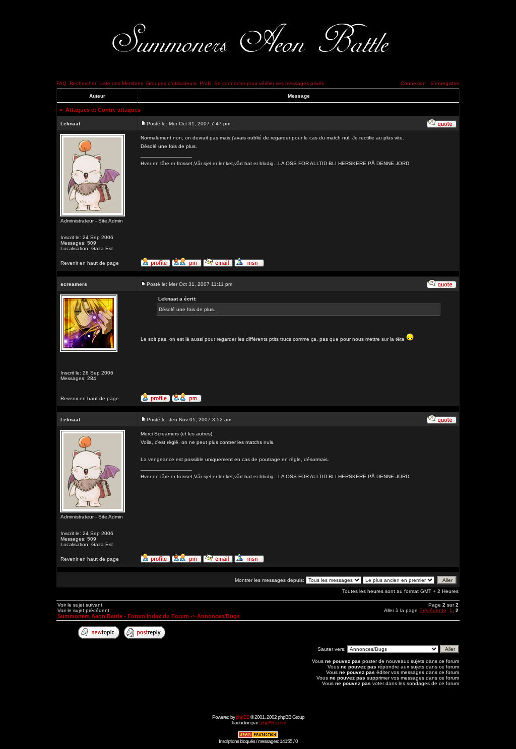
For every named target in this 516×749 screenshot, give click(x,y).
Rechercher (83, 83)
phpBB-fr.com (273, 722)
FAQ (61, 83)
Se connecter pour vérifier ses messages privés (269, 83)
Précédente (432, 610)
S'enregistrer (445, 83)
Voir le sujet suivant (79, 605)
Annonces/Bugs (218, 616)
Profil (205, 83)
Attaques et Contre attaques (103, 110)
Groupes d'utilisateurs (171, 83)
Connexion (413, 83)
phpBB (242, 717)
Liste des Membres (121, 83)
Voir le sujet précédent (83, 610)
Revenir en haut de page (89, 263)
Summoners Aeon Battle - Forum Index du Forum (123, 616)
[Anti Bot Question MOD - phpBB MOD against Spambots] (258, 736)
